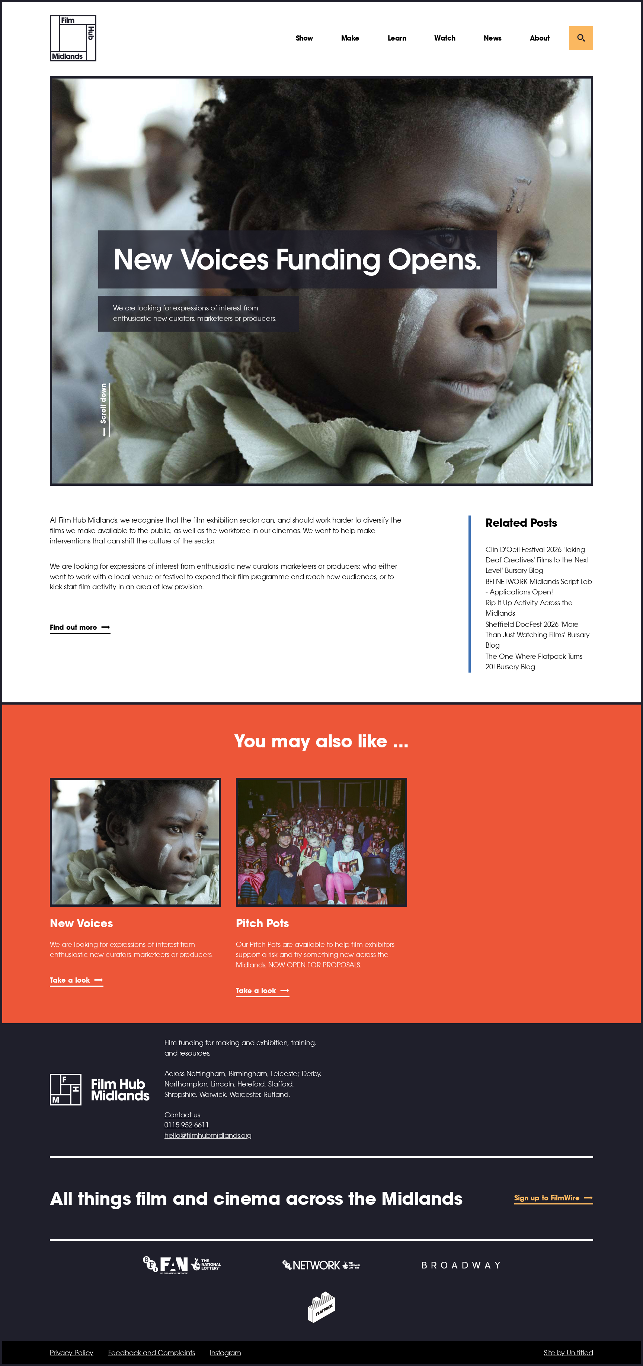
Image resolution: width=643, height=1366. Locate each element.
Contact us (182, 1115)
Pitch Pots (262, 923)
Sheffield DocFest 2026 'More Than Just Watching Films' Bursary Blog (538, 635)
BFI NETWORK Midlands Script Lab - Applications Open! (539, 587)
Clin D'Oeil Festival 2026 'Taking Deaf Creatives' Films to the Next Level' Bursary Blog (537, 560)
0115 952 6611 (186, 1125)
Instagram (225, 1353)
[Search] (581, 38)
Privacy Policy (71, 1353)
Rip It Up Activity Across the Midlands (529, 608)
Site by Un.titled (568, 1353)
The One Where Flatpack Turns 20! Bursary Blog (534, 661)
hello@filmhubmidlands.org (208, 1136)
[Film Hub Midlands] (73, 38)
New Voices (81, 923)
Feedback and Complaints (151, 1353)
